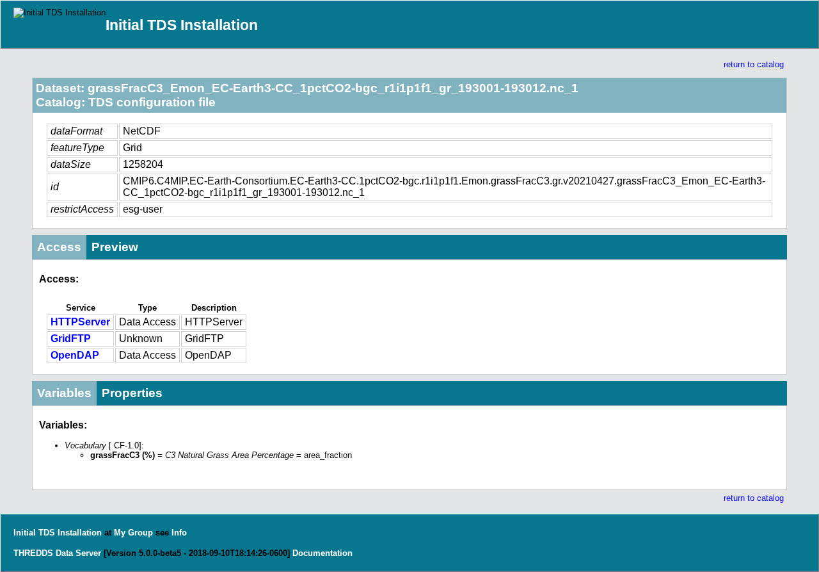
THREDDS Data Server (57, 553)
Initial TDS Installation (182, 25)
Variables (64, 393)
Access (59, 247)
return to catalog (754, 64)
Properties (132, 393)
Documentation (322, 553)
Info (179, 532)
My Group (133, 532)
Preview (114, 247)
